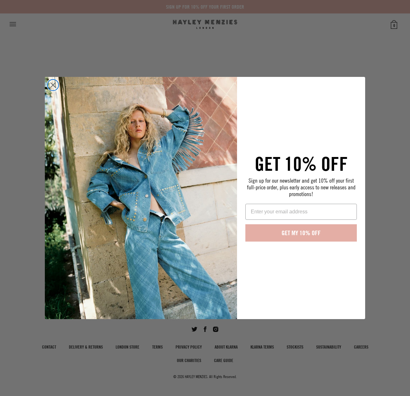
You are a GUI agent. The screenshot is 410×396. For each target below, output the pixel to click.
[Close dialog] (53, 85)
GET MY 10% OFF (301, 233)
